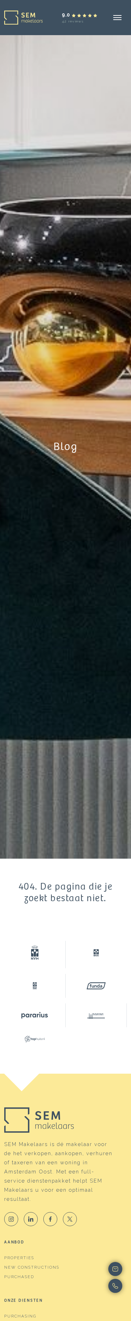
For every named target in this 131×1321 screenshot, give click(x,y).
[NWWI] (96, 1015)
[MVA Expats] (35, 986)
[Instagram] (11, 1219)
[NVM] (35, 954)
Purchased (19, 1276)
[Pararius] (35, 1015)
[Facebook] (50, 1219)
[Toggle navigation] (117, 17)
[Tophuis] (35, 1039)
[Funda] (96, 986)
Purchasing (20, 1316)
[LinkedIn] (31, 1219)
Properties (19, 1257)
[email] (115, 1269)
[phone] (115, 1286)
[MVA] (96, 953)
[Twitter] (70, 1219)
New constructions (31, 1267)
